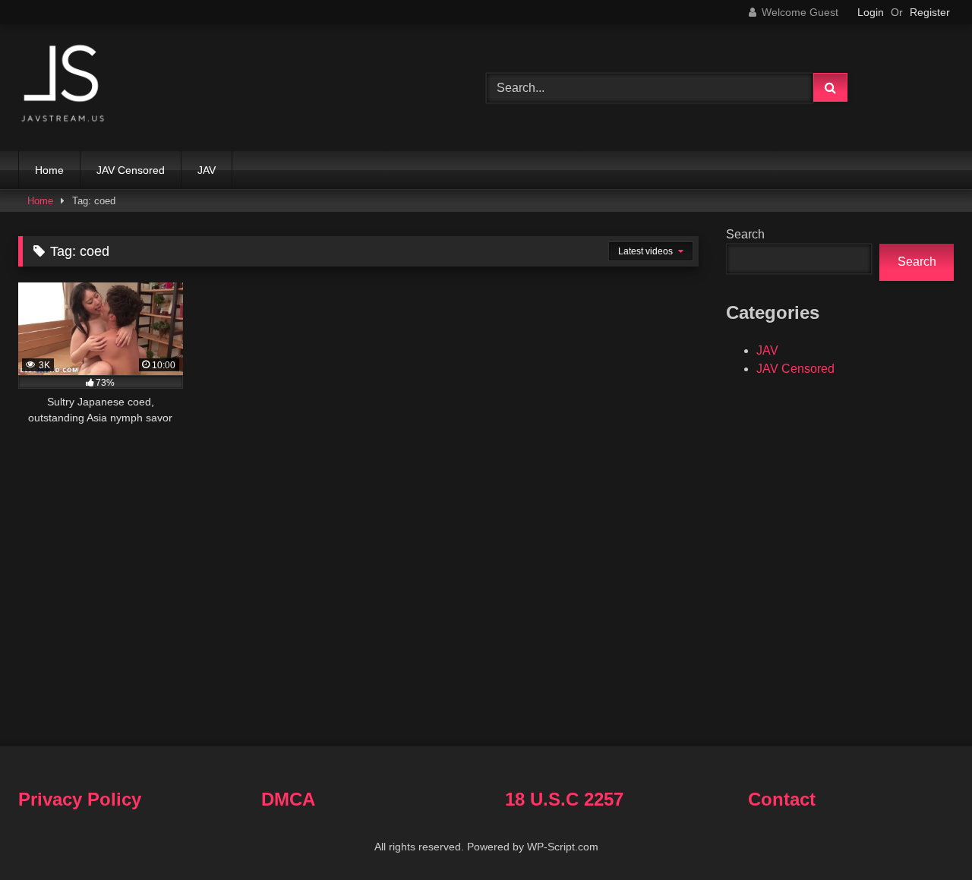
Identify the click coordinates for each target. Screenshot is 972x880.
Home (49, 170)
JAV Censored (130, 170)
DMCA (288, 799)
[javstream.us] (63, 84)
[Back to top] (925, 835)
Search (745, 234)
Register (930, 12)
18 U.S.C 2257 (564, 799)
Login (870, 12)
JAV (206, 170)
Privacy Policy (79, 799)
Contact (782, 799)
